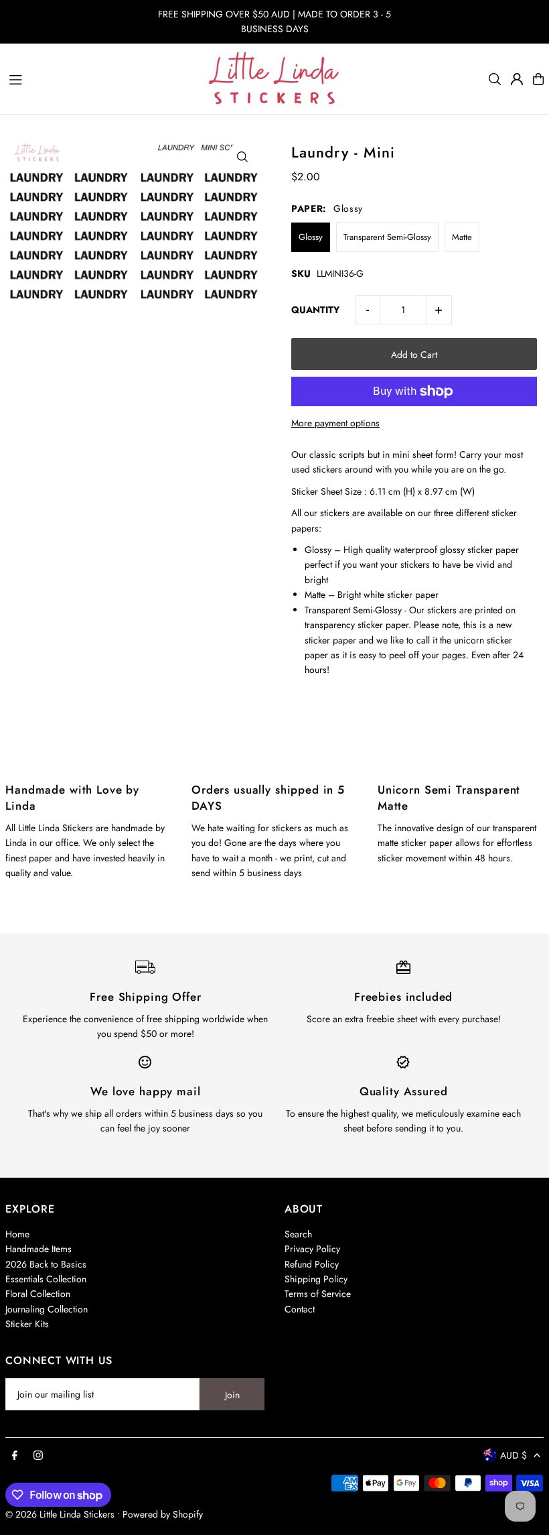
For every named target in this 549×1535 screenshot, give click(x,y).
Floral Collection (37, 1293)
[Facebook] (14, 1456)
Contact (300, 1309)
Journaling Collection (46, 1309)
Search (298, 1234)
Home (17, 1234)
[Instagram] (38, 1456)
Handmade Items (38, 1248)
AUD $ (513, 1455)
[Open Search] (495, 79)
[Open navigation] (101, 78)
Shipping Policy (316, 1279)
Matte (462, 237)
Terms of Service (318, 1293)
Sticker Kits (27, 1324)
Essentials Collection (45, 1279)
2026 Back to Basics (45, 1264)
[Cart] (538, 79)
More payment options (335, 423)
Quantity (315, 309)
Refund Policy (312, 1264)
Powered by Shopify (163, 1514)
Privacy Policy (312, 1248)
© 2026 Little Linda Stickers (59, 1514)
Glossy (311, 237)
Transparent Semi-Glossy (387, 237)
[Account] (517, 79)
